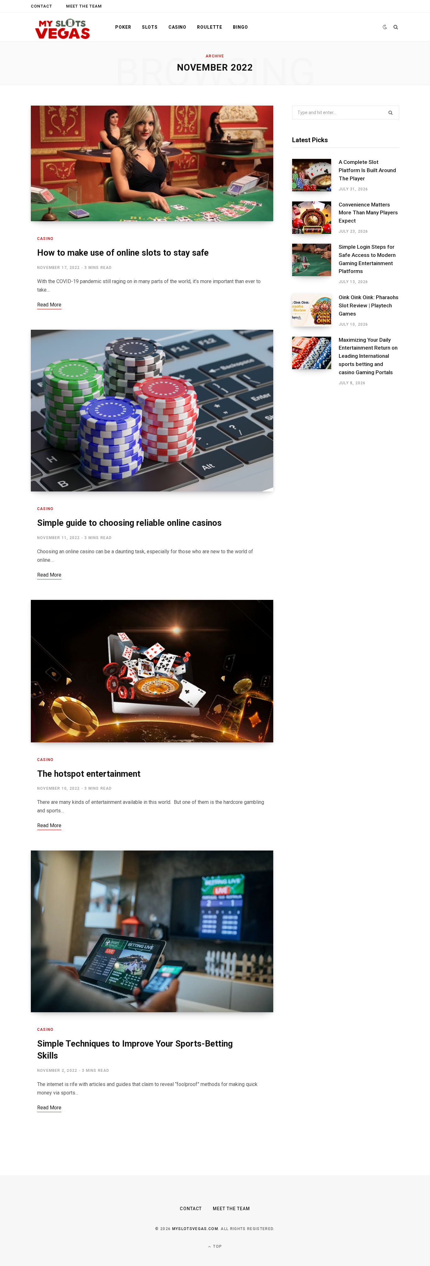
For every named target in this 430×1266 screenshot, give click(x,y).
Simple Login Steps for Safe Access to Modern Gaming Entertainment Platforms (367, 259)
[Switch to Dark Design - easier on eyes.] (385, 27)
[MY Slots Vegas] (63, 27)
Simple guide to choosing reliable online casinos (129, 523)
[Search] (396, 27)
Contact (41, 6)
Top (217, 1246)
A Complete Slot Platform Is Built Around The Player (367, 170)
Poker (123, 27)
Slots (150, 27)
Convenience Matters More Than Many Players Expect (368, 212)
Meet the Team (84, 6)
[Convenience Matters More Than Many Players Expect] (315, 217)
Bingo (240, 27)
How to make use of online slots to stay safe (123, 253)
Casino (177, 27)
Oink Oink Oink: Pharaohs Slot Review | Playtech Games (369, 305)
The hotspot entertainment (88, 774)
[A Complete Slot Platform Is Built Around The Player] (315, 175)
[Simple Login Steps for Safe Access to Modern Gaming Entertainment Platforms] (315, 264)
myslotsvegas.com (195, 1229)
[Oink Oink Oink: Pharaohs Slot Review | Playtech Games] (315, 310)
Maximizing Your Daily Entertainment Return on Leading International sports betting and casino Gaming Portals (368, 356)
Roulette (209, 27)
